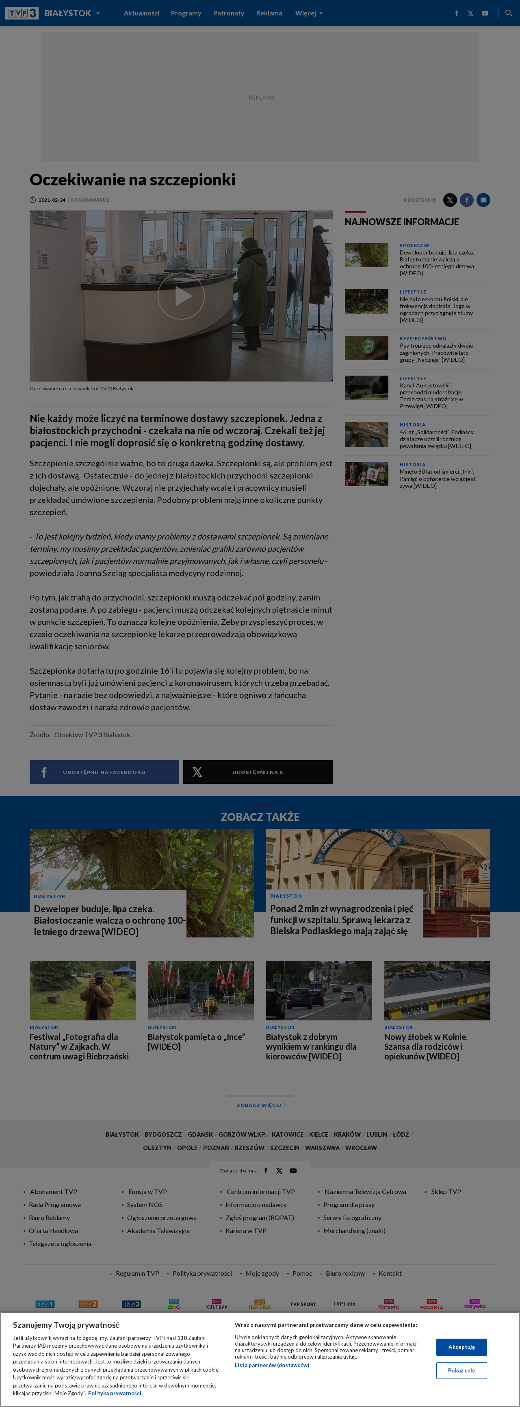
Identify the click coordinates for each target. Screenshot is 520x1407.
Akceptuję (461, 1347)
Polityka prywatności (114, 1393)
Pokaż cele (461, 1370)
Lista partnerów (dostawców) (272, 1365)
